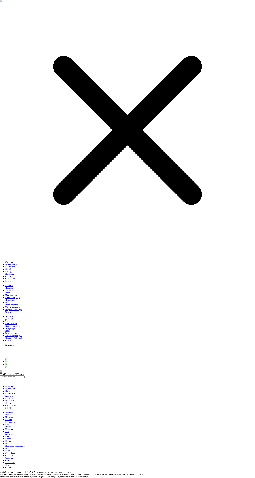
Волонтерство (11, 305)
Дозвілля (9, 288)
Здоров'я (9, 290)
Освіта (8, 312)
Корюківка (10, 439)
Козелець (9, 434)
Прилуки (9, 417)
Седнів (8, 465)
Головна (9, 262)
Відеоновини (11, 264)
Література (10, 300)
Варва (8, 427)
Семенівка (10, 453)
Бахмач (8, 419)
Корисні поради (12, 297)
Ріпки (7, 451)
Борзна (8, 424)
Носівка (8, 448)
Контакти (9, 345)
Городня (9, 429)
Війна (8, 391)
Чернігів (9, 412)
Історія (8, 293)
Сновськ (9, 455)
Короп (8, 436)
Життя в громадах (13, 307)
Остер (8, 467)
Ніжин (8, 415)
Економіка (10, 267)
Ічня (7, 431)
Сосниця (9, 458)
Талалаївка (10, 463)
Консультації (11, 295)
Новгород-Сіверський (15, 446)
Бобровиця (10, 422)
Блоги (8, 281)
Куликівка (9, 441)
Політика (9, 274)
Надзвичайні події (13, 309)
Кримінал (9, 269)
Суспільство (10, 279)
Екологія (9, 285)
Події (7, 302)
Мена (7, 443)
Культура (9, 271)
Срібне (8, 460)
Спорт (8, 276)
